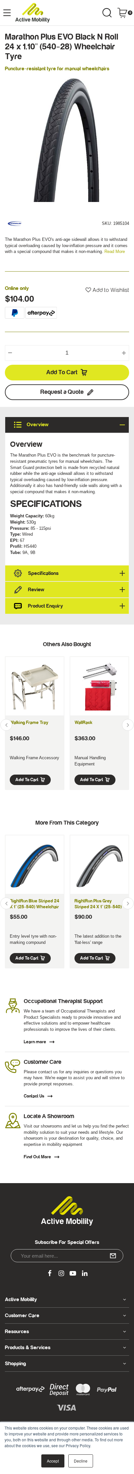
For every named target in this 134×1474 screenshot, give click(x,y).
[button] (107, 290)
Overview (36, 424)
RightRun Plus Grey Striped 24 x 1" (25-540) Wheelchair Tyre (98, 906)
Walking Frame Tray (29, 722)
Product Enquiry (45, 606)
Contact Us (34, 1096)
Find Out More (37, 1157)
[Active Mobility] (32, 13)
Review (36, 590)
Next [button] (128, 725)
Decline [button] (80, 1461)
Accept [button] (53, 1461)
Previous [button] (6, 725)
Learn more (35, 1042)
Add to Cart (61, 372)
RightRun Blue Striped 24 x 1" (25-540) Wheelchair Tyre (34, 906)
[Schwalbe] (14, 223)
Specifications (43, 573)
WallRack (83, 722)
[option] (67, 139)
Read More (114, 251)
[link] (49, 1274)
